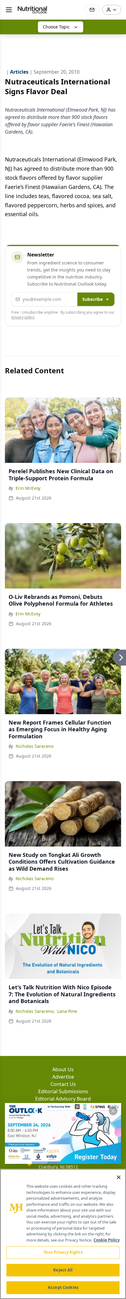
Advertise (63, 1076)
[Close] (118, 1177)
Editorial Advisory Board (63, 1098)
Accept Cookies (63, 1287)
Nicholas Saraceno (35, 746)
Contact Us (63, 1084)
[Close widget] (113, 1111)
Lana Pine (67, 1011)
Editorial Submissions (63, 1091)
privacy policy (22, 317)
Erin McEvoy (28, 488)
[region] (63, 1234)
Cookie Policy (107, 1240)
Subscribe (92, 299)
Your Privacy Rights (62, 1252)
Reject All (62, 1270)
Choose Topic (56, 27)
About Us (63, 1069)
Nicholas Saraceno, (35, 1011)
